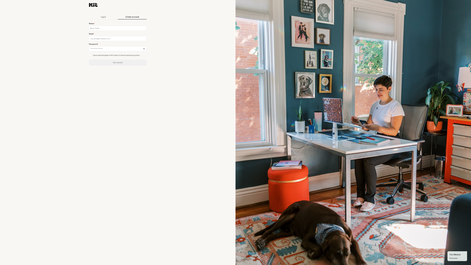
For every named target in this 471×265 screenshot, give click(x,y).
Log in (103, 17)
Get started (118, 62)
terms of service (120, 55)
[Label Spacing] (90, 55)
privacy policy (134, 55)
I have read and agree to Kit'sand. (116, 55)
